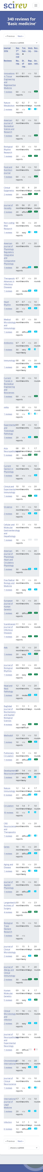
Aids (6, 647)
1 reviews (8, 92)
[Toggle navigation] (35, 5)
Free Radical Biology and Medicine (9, 583)
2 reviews (8, 109)
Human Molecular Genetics (8, 993)
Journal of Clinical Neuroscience (10, 1081)
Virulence (8, 507)
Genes (6, 847)
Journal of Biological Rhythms (8, 668)
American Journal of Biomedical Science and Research (9, 126)
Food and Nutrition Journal (8, 170)
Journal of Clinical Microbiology (10, 949)
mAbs (6, 407)
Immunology (9, 360)
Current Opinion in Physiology (9, 469)
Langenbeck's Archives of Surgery (10, 905)
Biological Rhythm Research (8, 149)
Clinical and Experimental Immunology (10, 489)
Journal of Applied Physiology (9, 885)
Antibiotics (8, 343)
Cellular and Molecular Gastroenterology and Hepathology (12, 530)
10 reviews (8, 812)
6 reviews (8, 795)
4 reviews (8, 724)
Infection (8, 1122)
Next (20, 36)
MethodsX (8, 735)
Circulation (8, 805)
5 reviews (8, 455)
